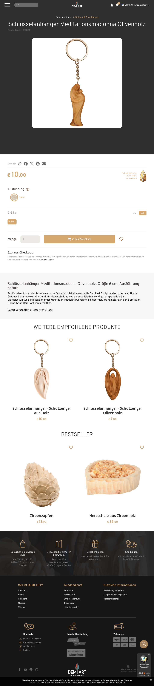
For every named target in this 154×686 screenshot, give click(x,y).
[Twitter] (32, 164)
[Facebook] (26, 164)
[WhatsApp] (20, 164)
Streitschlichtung (72, 599)
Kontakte (68, 590)
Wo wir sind (69, 594)
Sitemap (22, 607)
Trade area (69, 603)
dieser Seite (48, 260)
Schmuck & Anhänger (87, 17)
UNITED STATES (136, 5)
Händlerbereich (71, 607)
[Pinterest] (38, 164)
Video (21, 594)
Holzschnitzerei (111, 599)
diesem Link (34, 682)
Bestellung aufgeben (113, 590)
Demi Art (22, 590)
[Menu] (149, 655)
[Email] (44, 164)
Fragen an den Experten (115, 594)
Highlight (22, 599)
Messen (21, 603)
